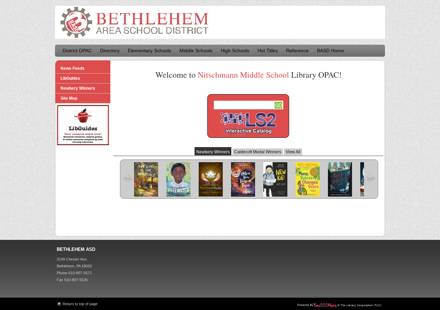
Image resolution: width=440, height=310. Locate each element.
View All (293, 152)
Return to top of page (80, 304)
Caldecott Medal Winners (257, 152)
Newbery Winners (213, 152)
